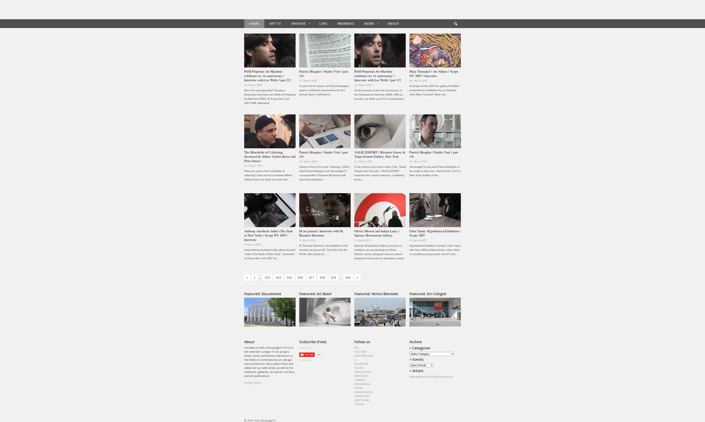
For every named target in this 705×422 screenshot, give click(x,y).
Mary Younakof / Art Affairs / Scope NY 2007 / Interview (433, 73)
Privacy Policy (252, 382)
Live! (323, 23)
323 (267, 277)
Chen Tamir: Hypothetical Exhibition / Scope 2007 (435, 233)
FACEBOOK (361, 364)
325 (289, 277)
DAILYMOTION (363, 355)
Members (345, 23)
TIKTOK (359, 404)
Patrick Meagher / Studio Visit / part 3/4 (323, 73)
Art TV (275, 23)
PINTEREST (361, 376)
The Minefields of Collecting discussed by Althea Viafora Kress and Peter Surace (270, 156)
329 (333, 277)
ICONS (358, 388)
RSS (356, 347)
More (369, 23)
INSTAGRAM (362, 384)
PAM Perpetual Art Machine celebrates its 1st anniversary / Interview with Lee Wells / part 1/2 (377, 75)
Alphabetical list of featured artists (431, 376)
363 (348, 277)
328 (322, 277)
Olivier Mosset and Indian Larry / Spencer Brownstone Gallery (376, 233)
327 (311, 277)
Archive (298, 23)
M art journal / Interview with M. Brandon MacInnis (321, 233)
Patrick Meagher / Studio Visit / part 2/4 (323, 154)
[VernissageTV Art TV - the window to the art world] (262, 10)
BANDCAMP (361, 396)
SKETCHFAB (361, 400)
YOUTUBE (360, 351)
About (393, 23)
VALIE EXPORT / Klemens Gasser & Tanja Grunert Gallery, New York (379, 154)
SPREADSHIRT (363, 372)
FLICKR (358, 368)
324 (278, 277)
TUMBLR (359, 380)
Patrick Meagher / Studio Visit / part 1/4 (433, 154)
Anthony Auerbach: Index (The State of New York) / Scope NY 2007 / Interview (268, 235)
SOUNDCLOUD (363, 392)
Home (254, 23)
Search (455, 23)
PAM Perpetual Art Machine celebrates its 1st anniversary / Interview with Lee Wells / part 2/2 (267, 75)
